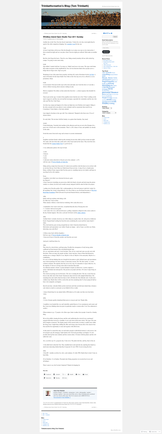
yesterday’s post (71, 44)
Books (52, 27)
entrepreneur (106, 79)
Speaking (85, 27)
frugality (110, 81)
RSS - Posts (45, 413)
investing (106, 85)
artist (70, 402)
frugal (80, 402)
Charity (113, 72)
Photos (79, 27)
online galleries (81, 213)
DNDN (103, 76)
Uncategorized (57, 402)
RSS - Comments (46, 414)
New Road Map (85, 402)
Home (44, 27)
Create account (106, 117)
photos (91, 402)
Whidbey (105, 103)
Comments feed (106, 122)
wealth (113, 101)
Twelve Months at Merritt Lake (60, 235)
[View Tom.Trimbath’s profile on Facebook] (104, 33)
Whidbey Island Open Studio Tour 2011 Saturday (55, 33)
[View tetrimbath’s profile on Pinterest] (108, 33)
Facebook (113, 79)
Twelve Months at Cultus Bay (60, 162)
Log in (104, 119)
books (72, 402)
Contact (64, 27)
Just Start (94, 33)
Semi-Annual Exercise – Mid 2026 (110, 66)
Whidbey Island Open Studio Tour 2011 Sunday (63, 36)
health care (105, 83)
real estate (109, 94)
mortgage (105, 89)
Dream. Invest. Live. (110, 77)
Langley (115, 85)
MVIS (110, 89)
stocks (109, 99)
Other (74, 27)
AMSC (103, 72)
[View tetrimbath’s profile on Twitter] (106, 33)
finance (116, 79)
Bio (48, 27)
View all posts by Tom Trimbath (62, 397)
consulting (106, 74)
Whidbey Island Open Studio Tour (62, 404)
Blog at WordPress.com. (116, 430)
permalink (79, 404)
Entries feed (105, 120)
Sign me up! (106, 51)
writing (111, 103)
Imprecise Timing (106, 68)
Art (67, 402)
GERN (116, 81)
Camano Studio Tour (57, 143)
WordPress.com (106, 123)
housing (111, 83)
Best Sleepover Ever (107, 60)
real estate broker (115, 94)
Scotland (103, 96)
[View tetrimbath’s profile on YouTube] (111, 33)
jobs (111, 85)
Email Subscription (107, 40)
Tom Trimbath (60, 39)
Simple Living (107, 97)
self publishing (108, 96)
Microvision (110, 87)
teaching (114, 100)
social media (114, 97)
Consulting (58, 27)
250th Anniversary (107, 65)
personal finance (110, 92)
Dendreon (116, 74)
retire (94, 402)
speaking (104, 100)
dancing (111, 74)
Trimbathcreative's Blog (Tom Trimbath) (65, 6)
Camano (77, 402)
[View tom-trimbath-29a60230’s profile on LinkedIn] (109, 33)
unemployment (106, 101)
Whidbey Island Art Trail (48, 404)
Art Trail (91, 74)
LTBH (104, 87)
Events (70, 27)
